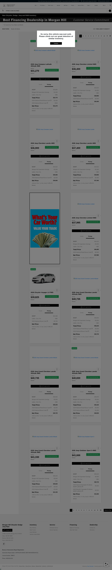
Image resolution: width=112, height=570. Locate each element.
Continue (56, 43)
